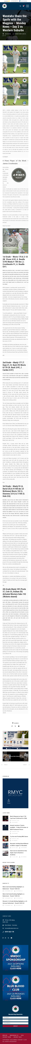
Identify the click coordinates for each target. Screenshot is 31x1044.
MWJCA (5, 1035)
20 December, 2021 (8, 890)
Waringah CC (14, 1035)
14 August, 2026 (15, 831)
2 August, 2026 (15, 838)
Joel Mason (8, 33)
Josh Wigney (15, 822)
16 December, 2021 (8, 905)
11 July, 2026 (15, 856)
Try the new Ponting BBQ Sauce (19, 836)
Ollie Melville (19, 890)
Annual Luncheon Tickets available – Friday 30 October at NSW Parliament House (19, 827)
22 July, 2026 (15, 847)
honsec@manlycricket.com (11, 928)
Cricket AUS (18, 1037)
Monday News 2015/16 (20, 33)
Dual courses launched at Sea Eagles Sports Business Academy (18, 852)
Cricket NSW (7, 1037)
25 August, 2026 (15, 820)
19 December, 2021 (8, 898)
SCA (22, 1035)
